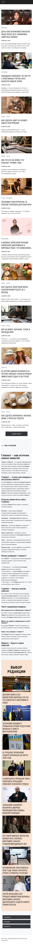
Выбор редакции (17, 669)
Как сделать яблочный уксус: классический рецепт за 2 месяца (14, 289)
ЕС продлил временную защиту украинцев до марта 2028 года (15, 755)
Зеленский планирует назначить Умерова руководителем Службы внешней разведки (13, 808)
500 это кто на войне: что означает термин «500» (12, 161)
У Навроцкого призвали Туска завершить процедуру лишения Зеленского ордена (16, 781)
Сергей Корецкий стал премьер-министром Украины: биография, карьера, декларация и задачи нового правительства (16, 899)
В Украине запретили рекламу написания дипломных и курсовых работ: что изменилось (16, 245)
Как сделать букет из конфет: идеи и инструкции (14, 121)
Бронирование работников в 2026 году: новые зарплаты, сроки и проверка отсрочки (15, 870)
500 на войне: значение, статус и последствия (15, 331)
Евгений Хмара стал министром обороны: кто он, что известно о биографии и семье (16, 698)
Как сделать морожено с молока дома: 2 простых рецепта (16, 417)
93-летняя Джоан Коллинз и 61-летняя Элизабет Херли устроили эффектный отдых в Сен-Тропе (16, 373)
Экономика (4, 72)
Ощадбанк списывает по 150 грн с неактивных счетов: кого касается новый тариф (16, 78)
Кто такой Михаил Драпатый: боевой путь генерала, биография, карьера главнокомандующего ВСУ (16, 839)
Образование (4, 238)
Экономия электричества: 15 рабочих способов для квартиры (16, 203)
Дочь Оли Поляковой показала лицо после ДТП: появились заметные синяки (15, 34)
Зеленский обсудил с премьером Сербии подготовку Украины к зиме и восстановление (16, 727)
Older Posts (16, 434)
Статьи (8, 116)
